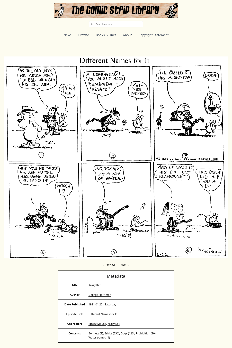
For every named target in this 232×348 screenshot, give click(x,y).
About (127, 35)
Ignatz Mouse (97, 324)
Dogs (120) (127, 333)
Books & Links (106, 35)
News (68, 35)
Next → (125, 264)
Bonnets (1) (95, 333)
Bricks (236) (111, 333)
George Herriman (99, 295)
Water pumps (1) (99, 337)
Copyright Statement (154, 35)
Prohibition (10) (146, 333)
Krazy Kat (94, 285)
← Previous (109, 264)
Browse (83, 35)
